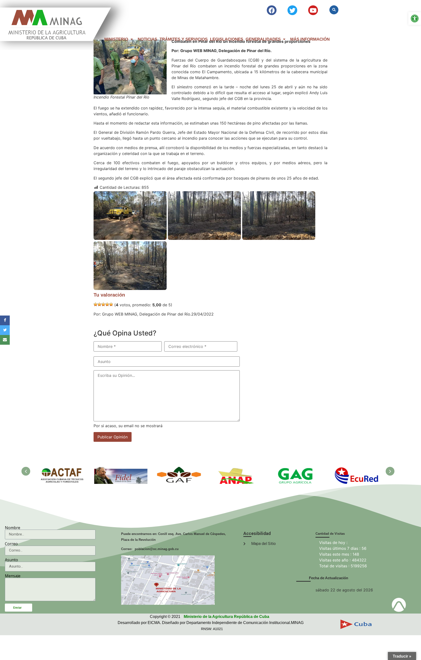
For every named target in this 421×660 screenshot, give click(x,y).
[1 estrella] (95, 304)
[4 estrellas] (107, 304)
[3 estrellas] (103, 304)
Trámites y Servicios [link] (184, 39)
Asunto (11, 560)
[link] (414, 18)
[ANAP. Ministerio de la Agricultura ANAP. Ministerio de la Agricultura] (238, 469)
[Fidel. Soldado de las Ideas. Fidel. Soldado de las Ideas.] (121, 469)
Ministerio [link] (116, 39)
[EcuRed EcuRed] (355, 469)
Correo (11, 544)
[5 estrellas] (111, 304)
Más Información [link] (310, 39)
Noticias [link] (147, 39)
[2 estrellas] (99, 304)
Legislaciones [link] (226, 39)
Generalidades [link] (263, 39)
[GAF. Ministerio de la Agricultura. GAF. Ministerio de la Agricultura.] (179, 469)
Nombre (12, 528)
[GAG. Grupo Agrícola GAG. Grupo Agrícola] (296, 469)
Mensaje (12, 576)
